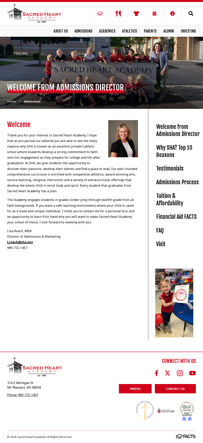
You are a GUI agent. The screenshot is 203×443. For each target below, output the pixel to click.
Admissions (83, 31)
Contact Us (175, 389)
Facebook (156, 373)
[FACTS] (100, 13)
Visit (161, 244)
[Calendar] (154, 13)
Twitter (167, 373)
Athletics (129, 31)
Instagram (179, 373)
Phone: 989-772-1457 (22, 395)
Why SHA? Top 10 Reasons (174, 151)
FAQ (160, 230)
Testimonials (170, 168)
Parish (135, 389)
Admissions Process (177, 182)
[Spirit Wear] (136, 13)
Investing (188, 31)
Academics (107, 31)
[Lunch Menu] (118, 13)
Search (189, 13)
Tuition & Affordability (169, 199)
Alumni (168, 31)
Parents (150, 31)
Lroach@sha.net (20, 242)
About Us (61, 31)
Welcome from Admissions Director (178, 130)
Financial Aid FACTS (176, 216)
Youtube (192, 373)
